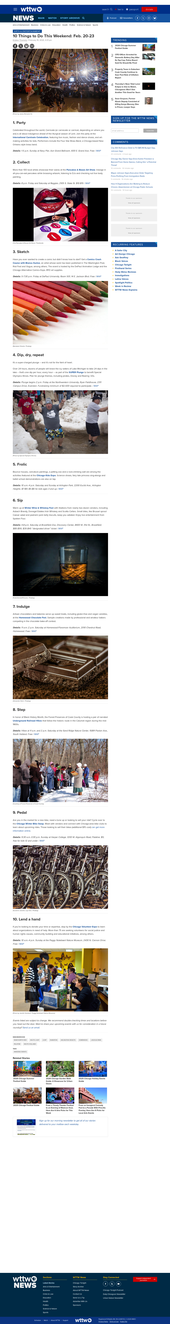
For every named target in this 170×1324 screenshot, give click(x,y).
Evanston (53, 1040)
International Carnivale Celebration (30, 137)
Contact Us (77, 1294)
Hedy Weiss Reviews (125, 272)
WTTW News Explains (126, 289)
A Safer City (121, 250)
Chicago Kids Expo (46, 475)
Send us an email (31, 1027)
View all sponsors (134, 203)
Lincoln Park (96, 1040)
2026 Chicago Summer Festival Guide (23, 1080)
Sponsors (77, 1305)
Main (41, 18)
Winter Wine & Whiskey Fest (39, 507)
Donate (149, 9)
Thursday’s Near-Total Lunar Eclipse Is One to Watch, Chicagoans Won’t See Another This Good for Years (127, 88)
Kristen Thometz (20, 40)
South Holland (30, 1044)
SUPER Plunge (76, 372)
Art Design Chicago (125, 254)
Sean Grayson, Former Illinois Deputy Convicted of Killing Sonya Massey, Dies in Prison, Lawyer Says (127, 102)
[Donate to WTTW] (83, 1320)
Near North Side (20, 1040)
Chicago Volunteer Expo (85, 926)
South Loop (34, 1040)
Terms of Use (114, 1322)
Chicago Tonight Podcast (113, 1290)
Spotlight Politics (123, 282)
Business (34, 25)
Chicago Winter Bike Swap (30, 823)
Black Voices (121, 261)
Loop (44, 1040)
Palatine (17, 1044)
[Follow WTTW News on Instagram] (149, 18)
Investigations (122, 275)
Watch (52, 18)
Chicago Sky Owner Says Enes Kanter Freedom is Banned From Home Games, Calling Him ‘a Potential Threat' (133, 161)
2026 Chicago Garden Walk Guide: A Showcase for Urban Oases (59, 1081)
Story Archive (70, 18)
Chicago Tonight (123, 264)
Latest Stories (48, 1283)
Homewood (83, 1040)
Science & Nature (84, 25)
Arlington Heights (68, 1040)
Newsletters (128, 18)
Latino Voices (122, 279)
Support (65, 1320)
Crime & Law (45, 25)
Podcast (113, 18)
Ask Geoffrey (121, 257)
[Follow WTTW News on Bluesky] (154, 18)
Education (56, 25)
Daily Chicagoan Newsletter (114, 1294)
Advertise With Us (80, 1301)
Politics (72, 25)
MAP (98, 150)
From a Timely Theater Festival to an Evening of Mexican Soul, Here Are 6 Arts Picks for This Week (60, 1109)
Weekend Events (20, 1052)
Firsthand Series (123, 268)
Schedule (37, 1320)
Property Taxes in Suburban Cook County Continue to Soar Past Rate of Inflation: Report (127, 73)
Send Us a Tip (79, 1297)
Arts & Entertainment (21, 25)
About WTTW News (81, 1290)
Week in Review (123, 286)
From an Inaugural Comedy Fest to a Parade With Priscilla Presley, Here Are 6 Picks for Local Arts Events (92, 1109)
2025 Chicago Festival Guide (26, 1105)
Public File (123, 1322)
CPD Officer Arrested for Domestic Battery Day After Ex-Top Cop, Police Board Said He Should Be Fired (127, 58)
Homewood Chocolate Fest (32, 617)
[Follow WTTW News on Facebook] (137, 18)
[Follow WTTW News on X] (143, 18)
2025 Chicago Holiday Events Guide (92, 1080)
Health (65, 25)
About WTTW (55, 1320)
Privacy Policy (103, 1322)
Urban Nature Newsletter (113, 1298)
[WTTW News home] (23, 18)
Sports (95, 25)
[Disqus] (60, 1171)
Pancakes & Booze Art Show (80, 169)
